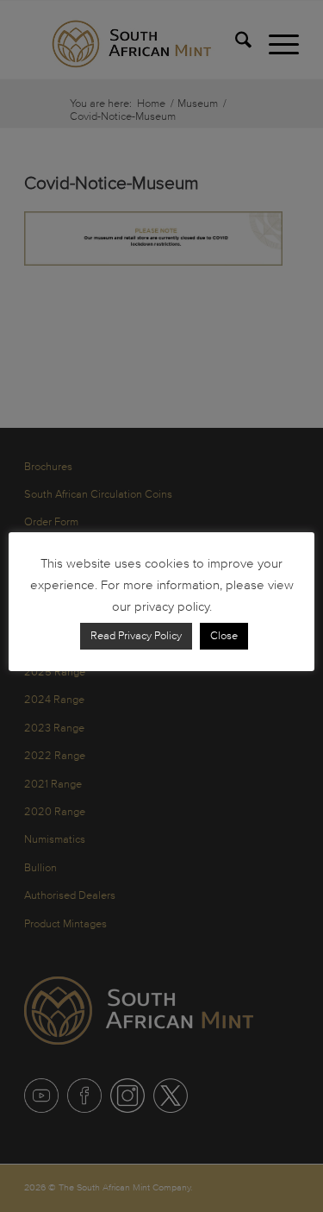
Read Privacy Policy (136, 636)
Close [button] (224, 636)
